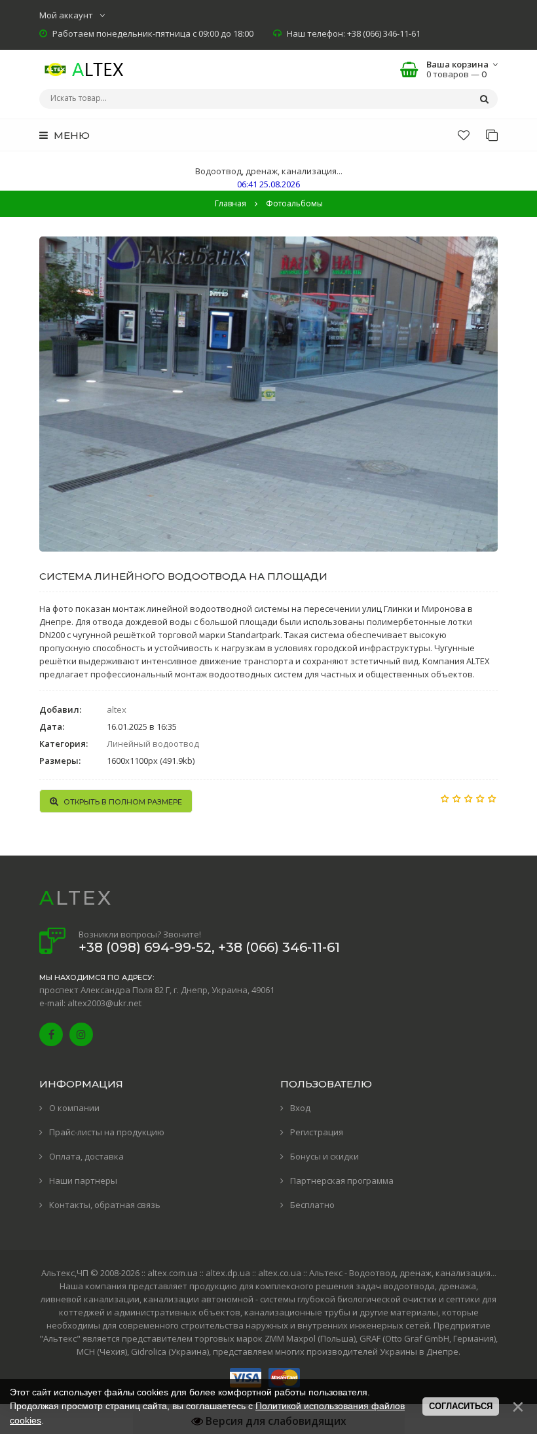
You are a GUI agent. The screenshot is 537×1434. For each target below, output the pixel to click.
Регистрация (316, 1132)
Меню (70, 135)
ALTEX (76, 898)
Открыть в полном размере (122, 801)
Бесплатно (312, 1205)
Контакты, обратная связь (104, 1205)
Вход (300, 1108)
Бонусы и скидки (324, 1156)
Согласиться (460, 1406)
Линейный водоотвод (153, 743)
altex (116, 709)
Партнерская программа (342, 1180)
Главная (230, 203)
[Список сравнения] (492, 135)
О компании (74, 1108)
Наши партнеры (83, 1180)
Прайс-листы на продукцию (106, 1132)
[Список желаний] (464, 135)
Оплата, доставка (86, 1156)
